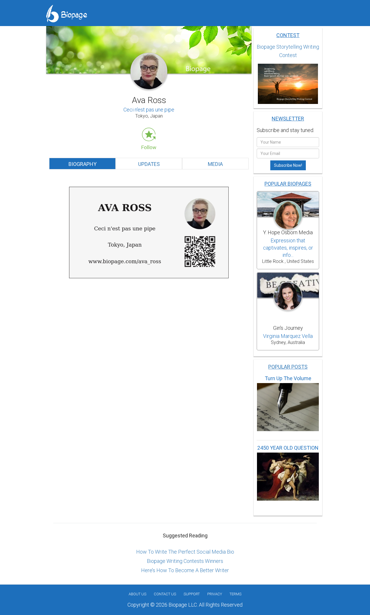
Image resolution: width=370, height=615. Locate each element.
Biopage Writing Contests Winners (185, 561)
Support (192, 594)
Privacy (214, 594)
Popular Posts (288, 367)
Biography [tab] (83, 164)
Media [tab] (215, 164)
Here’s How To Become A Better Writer (185, 570)
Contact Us (165, 594)
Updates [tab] (149, 164)
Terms (235, 594)
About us (137, 594)
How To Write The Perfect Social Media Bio (185, 552)
